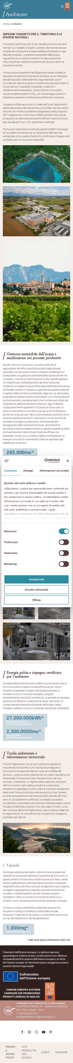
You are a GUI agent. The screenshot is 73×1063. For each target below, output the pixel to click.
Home (6, 24)
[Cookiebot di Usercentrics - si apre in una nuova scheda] (45, 461)
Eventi (45, 1052)
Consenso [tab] (10, 470)
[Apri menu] (62, 6)
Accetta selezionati (36, 589)
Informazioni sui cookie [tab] (54, 470)
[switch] (64, 542)
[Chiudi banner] (67, 461)
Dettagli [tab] (28, 470)
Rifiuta (36, 599)
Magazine (61, 1052)
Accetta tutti (36, 579)
